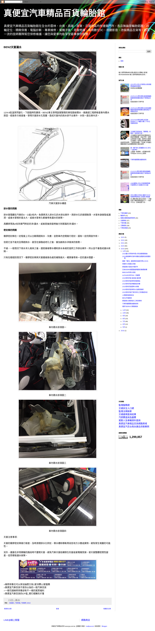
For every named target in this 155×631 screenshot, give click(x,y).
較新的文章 (8, 609)
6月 (124, 324)
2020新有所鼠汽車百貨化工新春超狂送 (134, 292)
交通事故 (123, 220)
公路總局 (123, 225)
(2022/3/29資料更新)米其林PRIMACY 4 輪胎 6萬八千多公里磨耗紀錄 (140, 121)
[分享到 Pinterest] (19, 600)
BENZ (29, 603)
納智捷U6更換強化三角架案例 (132, 301)
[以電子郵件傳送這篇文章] (9, 600)
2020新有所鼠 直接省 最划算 (131, 278)
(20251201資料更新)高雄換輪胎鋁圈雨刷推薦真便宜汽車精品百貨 (140, 98)
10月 (124, 313)
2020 (123, 246)
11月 (124, 310)
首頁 (57, 609)
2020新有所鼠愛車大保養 (130, 286)
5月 (124, 327)
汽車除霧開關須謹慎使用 (138, 160)
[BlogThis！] (12, 600)
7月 (124, 321)
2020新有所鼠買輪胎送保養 (131, 284)
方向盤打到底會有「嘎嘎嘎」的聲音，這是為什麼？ (140, 132)
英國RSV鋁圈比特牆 (129, 264)
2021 (123, 243)
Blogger (104, 626)
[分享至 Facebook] (16, 600)
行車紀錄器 (124, 228)
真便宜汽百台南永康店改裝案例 (134, 426)
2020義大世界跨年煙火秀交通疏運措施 (134, 254)
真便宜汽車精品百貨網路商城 (133, 423)
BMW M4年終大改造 (129, 272)
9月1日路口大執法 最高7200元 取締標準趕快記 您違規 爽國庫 (140, 196)
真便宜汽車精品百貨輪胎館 (54, 13)
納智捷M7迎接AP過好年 (130, 267)
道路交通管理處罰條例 (127, 218)
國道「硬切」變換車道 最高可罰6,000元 (135, 261)
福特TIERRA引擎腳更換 (130, 306)
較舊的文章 (107, 609)
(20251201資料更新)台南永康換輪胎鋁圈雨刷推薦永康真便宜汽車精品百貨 (140, 109)
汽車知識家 (124, 213)
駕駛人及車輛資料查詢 (129, 420)
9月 (124, 316)
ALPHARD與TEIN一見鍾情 (131, 275)
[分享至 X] (14, 600)
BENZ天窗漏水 (127, 298)
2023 (123, 237)
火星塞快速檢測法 (128, 295)
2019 (123, 249)
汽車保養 (17, 603)
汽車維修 (23, 603)
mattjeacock (90, 626)
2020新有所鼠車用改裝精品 (131, 281)
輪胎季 (122, 215)
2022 (123, 240)
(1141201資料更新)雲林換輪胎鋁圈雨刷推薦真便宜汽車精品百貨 (140, 173)
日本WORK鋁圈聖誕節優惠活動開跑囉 (134, 269)
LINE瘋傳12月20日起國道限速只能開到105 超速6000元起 (140, 184)
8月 (124, 319)
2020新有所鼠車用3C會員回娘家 (133, 289)
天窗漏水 (11, 603)
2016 (123, 331)
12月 (124, 251)
